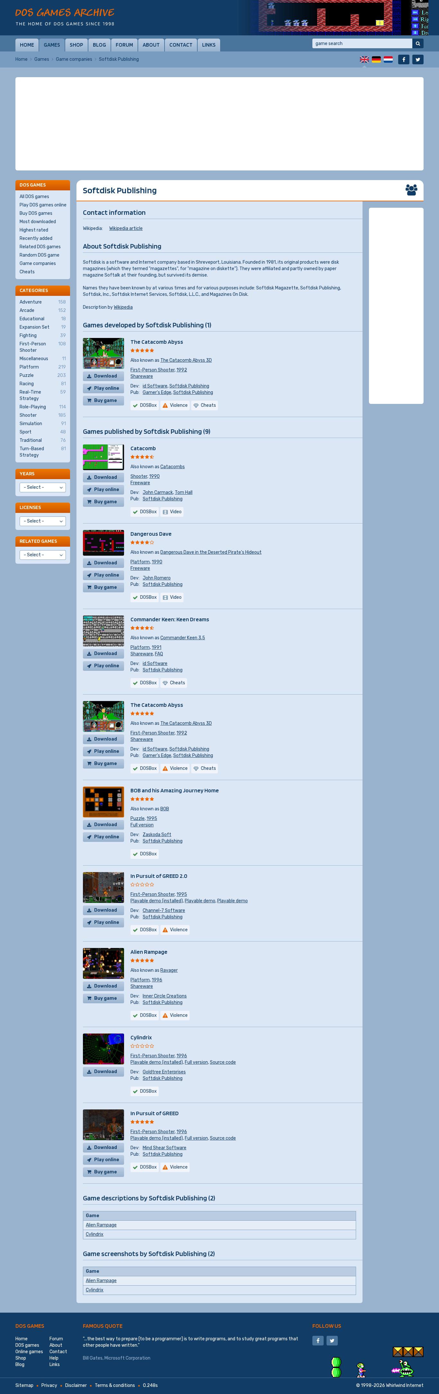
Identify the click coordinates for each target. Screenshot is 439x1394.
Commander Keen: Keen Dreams (169, 619)
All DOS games (34, 196)
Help (53, 1358)
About (151, 44)
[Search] (418, 43)
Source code (223, 1062)
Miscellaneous (43, 358)
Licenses (30, 507)
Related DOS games (40, 247)
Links (209, 44)
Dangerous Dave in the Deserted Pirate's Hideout (211, 552)
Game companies (74, 59)
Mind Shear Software (164, 1148)
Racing (43, 384)
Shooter (138, 476)
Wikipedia (123, 307)
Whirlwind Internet (405, 1385)
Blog (99, 44)
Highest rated (34, 230)
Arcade (43, 310)
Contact (181, 44)
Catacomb (143, 448)
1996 (157, 980)
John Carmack (158, 492)
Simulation (43, 423)
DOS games (29, 1325)
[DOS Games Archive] (64, 16)
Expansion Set (43, 327)
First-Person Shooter (152, 370)
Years (27, 473)
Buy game (105, 400)
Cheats (27, 272)
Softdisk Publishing (189, 386)
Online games (29, 1351)
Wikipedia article (126, 228)
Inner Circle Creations (165, 996)
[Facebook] (403, 59)
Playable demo (200, 901)
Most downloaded (38, 221)
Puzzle (137, 818)
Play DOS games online (43, 205)
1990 (154, 476)
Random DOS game (39, 255)
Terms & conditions (115, 1385)
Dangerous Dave (151, 533)
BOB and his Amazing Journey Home (174, 790)
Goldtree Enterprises (164, 1072)
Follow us (326, 1325)
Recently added (36, 238)
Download (105, 376)
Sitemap (24, 1385)
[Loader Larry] (332, 17)
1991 (156, 647)
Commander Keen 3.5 (182, 638)
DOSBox (148, 405)
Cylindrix (141, 1037)
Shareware (141, 376)
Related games (38, 541)
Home (27, 44)
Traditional (43, 440)
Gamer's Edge (157, 392)
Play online (106, 388)
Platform (140, 562)
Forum (124, 44)
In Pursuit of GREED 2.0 (158, 875)
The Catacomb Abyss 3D (186, 360)
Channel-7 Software (164, 910)
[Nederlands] (388, 59)
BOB (164, 809)
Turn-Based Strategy (43, 452)
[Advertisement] (219, 124)
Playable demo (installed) (156, 901)
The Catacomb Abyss (156, 341)
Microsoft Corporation (127, 1358)
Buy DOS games (36, 213)
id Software (155, 386)
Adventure (43, 302)
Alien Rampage (148, 951)
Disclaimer (76, 1385)
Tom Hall (184, 492)
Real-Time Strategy (43, 395)
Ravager (169, 970)
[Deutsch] (376, 59)
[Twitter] (418, 59)
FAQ (159, 654)
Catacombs (172, 466)
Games (52, 44)
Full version (142, 825)
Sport (43, 432)
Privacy (49, 1385)
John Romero (157, 578)
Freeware (140, 483)
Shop (76, 44)
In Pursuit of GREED (154, 1113)
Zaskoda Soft (157, 834)
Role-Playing (43, 407)
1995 (152, 818)
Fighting (43, 335)
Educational (43, 319)
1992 (181, 370)
